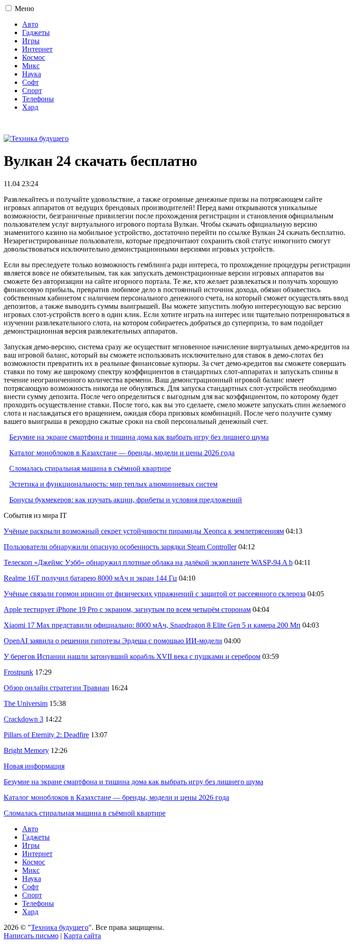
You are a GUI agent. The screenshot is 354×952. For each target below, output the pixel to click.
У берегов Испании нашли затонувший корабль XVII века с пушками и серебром (132, 656)
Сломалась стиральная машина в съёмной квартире (90, 468)
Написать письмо (31, 936)
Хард (30, 107)
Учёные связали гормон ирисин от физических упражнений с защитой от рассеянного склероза (155, 594)
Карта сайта (82, 936)
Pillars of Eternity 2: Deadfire (46, 735)
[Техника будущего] (36, 138)
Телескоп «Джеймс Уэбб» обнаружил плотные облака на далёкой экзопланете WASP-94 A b (148, 562)
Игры (31, 41)
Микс (31, 66)
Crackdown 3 (23, 719)
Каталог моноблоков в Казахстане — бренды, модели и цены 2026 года (122, 453)
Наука (31, 74)
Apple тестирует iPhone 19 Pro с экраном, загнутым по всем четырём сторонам (127, 609)
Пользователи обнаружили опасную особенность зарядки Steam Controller (120, 547)
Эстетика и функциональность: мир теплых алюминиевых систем (113, 484)
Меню (24, 8)
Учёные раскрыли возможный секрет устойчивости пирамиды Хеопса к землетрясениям (144, 531)
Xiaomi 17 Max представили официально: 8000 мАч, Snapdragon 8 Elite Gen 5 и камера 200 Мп (152, 625)
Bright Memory (26, 750)
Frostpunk (18, 672)
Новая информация (34, 766)
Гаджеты (36, 32)
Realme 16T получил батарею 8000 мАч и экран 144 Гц (90, 578)
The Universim (25, 703)
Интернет (37, 49)
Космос (33, 57)
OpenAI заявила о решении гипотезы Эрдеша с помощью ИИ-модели (113, 641)
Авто (30, 24)
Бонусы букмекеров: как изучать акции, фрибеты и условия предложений (125, 500)
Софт (30, 82)
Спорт (32, 90)
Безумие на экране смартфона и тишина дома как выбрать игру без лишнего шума (139, 437)
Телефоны (38, 99)
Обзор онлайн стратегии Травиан (56, 688)
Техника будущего (59, 927)
